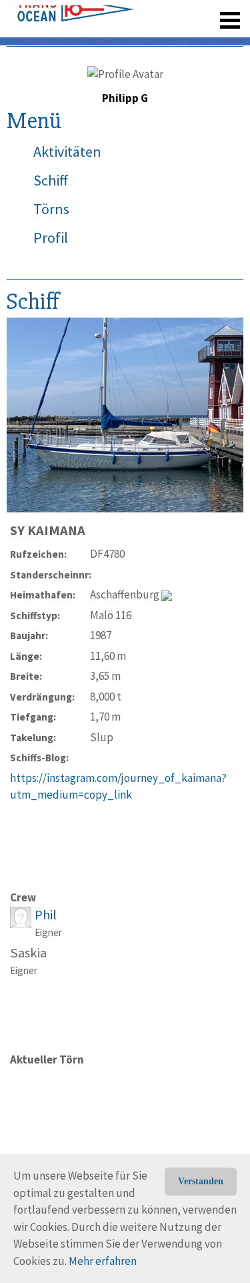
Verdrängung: (42, 697)
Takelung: (33, 737)
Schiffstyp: (35, 615)
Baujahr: (29, 635)
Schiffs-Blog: (39, 757)
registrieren (148, 40)
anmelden (211, 40)
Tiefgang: (33, 717)
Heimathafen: (42, 594)
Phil (46, 914)
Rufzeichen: (38, 554)
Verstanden (200, 1181)
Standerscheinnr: (50, 574)
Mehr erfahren (103, 1261)
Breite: (26, 676)
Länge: (26, 656)
